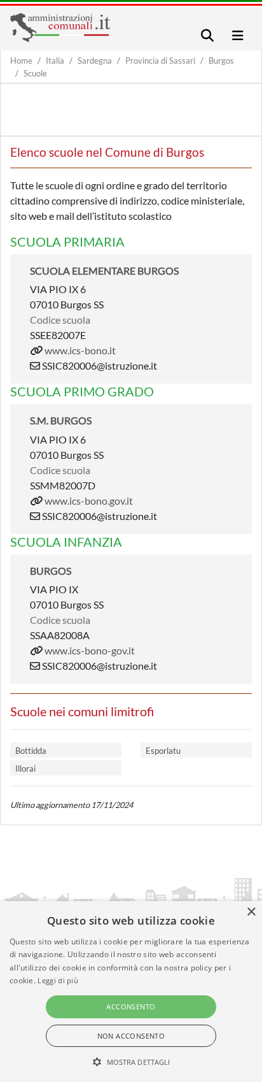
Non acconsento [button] (131, 1036)
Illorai (25, 768)
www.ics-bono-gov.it (90, 650)
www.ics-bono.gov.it (89, 500)
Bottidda (30, 751)
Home (21, 60)
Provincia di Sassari (160, 60)
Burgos (221, 60)
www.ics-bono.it (80, 350)
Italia (55, 60)
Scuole (35, 73)
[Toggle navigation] (207, 35)
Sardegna (95, 60)
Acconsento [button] (130, 1006)
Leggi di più (58, 980)
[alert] (131, 991)
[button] (131, 1061)
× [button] (251, 912)
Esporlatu (163, 751)
